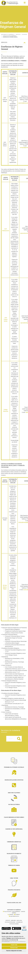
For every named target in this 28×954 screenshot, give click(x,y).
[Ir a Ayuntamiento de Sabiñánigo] (9, 3)
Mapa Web (13, 920)
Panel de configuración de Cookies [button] (14, 950)
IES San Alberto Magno (5, 587)
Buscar (19, 738)
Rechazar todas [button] (14, 947)
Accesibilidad (19, 922)
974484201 (17, 914)
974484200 (11, 914)
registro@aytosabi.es (14, 916)
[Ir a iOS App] (16, 928)
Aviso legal (19, 920)
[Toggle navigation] (24, 3)
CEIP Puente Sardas (5, 319)
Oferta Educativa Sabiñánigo (9, 35)
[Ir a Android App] (6, 928)
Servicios (18, 34)
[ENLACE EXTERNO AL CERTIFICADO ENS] (24, 928)
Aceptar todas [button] (14, 944)
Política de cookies (14, 923)
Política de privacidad (10, 922)
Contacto (7, 920)
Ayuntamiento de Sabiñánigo (7, 34)
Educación (24, 34)
